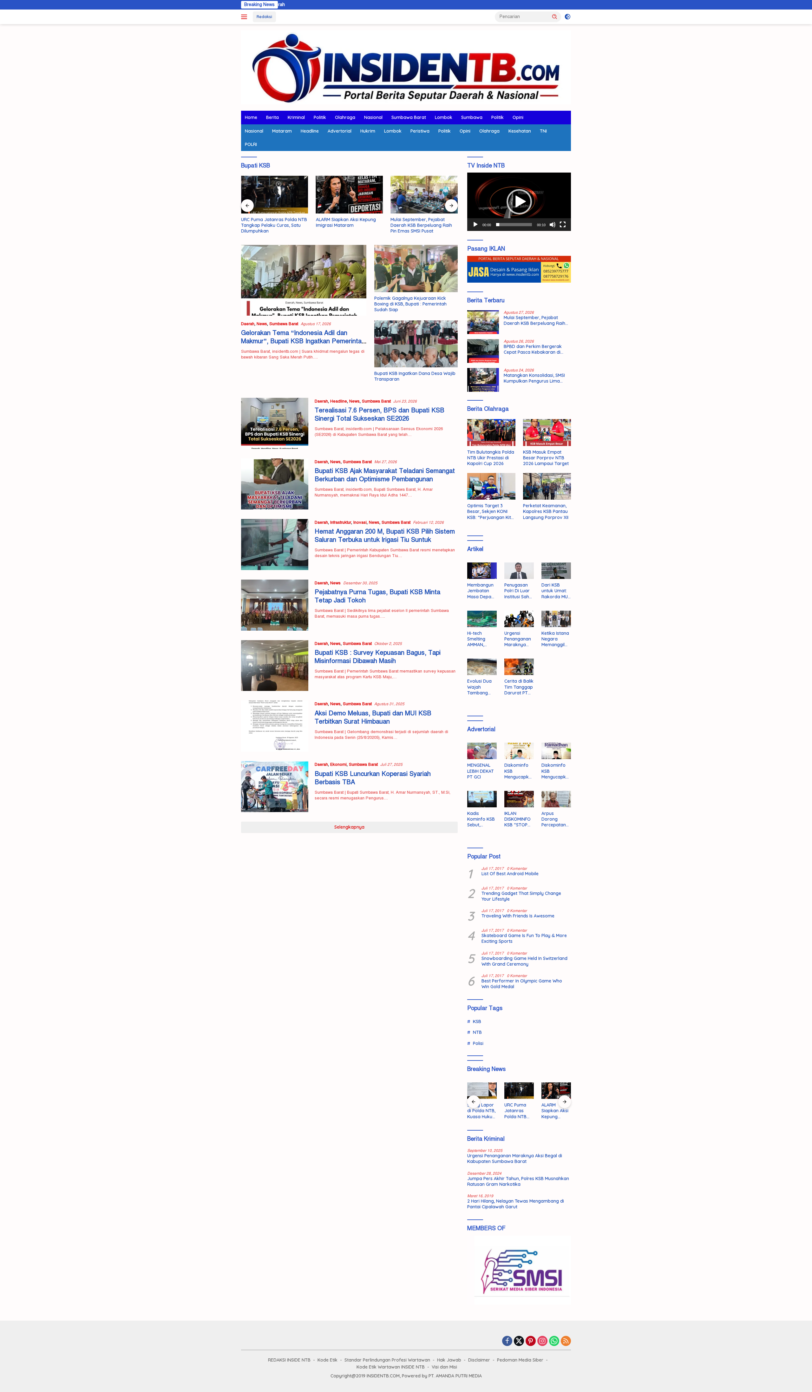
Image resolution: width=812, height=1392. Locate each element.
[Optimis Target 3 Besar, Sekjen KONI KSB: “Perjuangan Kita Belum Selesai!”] (491, 486)
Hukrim (367, 131)
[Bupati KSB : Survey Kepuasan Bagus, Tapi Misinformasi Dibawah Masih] (274, 665)
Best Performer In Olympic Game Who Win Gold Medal (521, 983)
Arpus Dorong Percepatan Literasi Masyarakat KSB (554, 819)
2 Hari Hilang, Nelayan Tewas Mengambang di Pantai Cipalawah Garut (515, 1204)
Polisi (478, 1043)
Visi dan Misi (444, 1367)
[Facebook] (507, 1341)
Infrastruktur (340, 522)
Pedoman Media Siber (520, 1360)
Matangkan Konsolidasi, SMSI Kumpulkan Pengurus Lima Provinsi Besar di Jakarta (534, 378)
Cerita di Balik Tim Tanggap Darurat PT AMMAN (519, 687)
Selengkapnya (349, 827)
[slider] (514, 224)
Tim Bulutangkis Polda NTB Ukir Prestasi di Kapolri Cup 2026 (490, 457)
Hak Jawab (449, 1360)
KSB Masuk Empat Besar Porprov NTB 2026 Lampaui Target (546, 457)
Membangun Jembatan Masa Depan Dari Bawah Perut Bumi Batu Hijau (480, 591)
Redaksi (264, 16)
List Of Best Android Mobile (510, 874)
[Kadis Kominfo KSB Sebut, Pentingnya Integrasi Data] (482, 799)
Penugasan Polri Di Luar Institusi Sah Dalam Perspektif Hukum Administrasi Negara (517, 591)
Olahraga (345, 117)
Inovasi (360, 522)
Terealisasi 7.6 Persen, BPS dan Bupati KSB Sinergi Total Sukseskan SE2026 (379, 414)
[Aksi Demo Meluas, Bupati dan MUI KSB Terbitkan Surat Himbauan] (274, 726)
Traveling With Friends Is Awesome (517, 916)
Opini (518, 117)
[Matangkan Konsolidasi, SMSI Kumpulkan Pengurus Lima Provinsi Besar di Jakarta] (483, 380)
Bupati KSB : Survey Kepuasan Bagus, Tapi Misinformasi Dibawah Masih (378, 657)
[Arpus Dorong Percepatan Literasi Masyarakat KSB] (556, 799)
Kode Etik (327, 1360)
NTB (477, 1032)
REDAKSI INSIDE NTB (289, 1360)
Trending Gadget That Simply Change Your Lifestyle (521, 896)
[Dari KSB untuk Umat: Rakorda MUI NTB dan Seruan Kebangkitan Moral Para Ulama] (556, 570)
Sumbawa (471, 117)
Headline (310, 131)
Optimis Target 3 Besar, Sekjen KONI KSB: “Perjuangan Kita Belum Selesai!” (490, 511)
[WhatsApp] (554, 1341)
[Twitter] (519, 1341)
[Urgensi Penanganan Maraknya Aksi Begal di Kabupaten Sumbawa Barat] (519, 619)
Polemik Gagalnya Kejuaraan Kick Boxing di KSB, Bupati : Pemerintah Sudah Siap (410, 303)
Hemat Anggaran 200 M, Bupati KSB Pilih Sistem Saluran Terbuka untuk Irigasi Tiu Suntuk (385, 536)
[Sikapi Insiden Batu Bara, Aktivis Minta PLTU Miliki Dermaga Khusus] (556, 1090)
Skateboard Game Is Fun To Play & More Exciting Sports (524, 938)
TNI (543, 131)
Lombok (443, 117)
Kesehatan (519, 131)
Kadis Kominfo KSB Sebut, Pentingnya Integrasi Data (481, 819)
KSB (477, 1021)
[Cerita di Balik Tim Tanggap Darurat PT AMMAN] (519, 667)
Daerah (247, 323)
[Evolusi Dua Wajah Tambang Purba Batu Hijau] (482, 667)
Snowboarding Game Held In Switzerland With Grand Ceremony (524, 961)
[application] (519, 202)
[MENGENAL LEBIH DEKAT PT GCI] (482, 751)
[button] (554, 16)
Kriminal (296, 117)
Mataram (282, 131)
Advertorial (339, 131)
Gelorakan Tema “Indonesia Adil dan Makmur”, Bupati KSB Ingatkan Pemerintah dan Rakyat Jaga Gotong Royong (303, 341)
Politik (320, 117)
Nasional (373, 117)
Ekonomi (338, 764)
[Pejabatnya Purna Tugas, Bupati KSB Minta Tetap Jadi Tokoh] (274, 605)
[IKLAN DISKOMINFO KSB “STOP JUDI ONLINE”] (519, 799)
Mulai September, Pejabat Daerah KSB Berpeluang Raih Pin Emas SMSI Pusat (421, 225)
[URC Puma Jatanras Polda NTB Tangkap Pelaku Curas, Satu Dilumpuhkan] (274, 194)
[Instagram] (542, 1341)
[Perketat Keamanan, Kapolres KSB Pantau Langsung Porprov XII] (547, 486)
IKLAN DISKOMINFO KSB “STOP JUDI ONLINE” (518, 819)
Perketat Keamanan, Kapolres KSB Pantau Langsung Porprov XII (545, 511)
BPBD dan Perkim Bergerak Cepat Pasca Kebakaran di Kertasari (533, 349)
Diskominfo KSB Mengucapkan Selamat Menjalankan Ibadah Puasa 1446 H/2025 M (556, 771)
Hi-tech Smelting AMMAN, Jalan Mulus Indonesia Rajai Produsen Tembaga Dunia (479, 639)
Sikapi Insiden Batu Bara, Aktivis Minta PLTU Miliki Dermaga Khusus (555, 1111)
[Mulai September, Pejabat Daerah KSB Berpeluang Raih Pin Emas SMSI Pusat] (424, 194)
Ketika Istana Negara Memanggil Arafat (555, 639)
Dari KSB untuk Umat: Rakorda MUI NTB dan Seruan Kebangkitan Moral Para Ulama (555, 591)
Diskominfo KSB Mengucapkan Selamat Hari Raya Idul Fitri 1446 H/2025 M (518, 771)
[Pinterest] (531, 1341)
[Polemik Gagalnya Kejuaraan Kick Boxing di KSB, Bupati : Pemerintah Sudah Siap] (416, 268)
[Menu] (245, 16)
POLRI (251, 144)
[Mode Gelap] (567, 16)
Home (251, 117)
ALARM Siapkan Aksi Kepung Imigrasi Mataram (346, 222)
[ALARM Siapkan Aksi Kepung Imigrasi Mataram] (349, 194)
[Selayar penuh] (563, 224)
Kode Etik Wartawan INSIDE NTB (391, 1367)
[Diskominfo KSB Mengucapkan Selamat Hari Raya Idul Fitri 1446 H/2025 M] (519, 751)
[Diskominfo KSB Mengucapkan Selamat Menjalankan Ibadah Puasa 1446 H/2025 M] (556, 751)
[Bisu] (552, 224)
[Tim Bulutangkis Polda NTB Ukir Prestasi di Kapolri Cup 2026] (491, 432)
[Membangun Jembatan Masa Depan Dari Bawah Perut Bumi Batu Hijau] (482, 570)
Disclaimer (479, 1360)
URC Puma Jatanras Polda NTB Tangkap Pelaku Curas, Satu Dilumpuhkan (274, 225)
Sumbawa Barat (408, 117)
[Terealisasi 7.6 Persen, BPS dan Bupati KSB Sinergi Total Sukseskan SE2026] (274, 423)
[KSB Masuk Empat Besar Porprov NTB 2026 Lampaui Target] (547, 432)
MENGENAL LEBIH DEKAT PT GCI (480, 770)
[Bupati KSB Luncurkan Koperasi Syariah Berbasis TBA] (274, 786)
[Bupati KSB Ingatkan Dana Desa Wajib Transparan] (416, 343)
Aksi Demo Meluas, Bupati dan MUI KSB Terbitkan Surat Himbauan (373, 717)
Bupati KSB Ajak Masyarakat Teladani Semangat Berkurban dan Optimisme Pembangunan (385, 475)
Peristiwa (419, 131)
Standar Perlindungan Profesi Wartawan (387, 1360)
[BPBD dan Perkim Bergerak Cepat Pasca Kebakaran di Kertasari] (483, 351)
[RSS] (566, 1341)
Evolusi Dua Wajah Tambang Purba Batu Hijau (479, 687)
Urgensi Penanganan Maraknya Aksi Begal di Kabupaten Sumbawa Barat (517, 639)
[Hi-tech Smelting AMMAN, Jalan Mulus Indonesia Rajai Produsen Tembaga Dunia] (482, 619)
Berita (272, 117)
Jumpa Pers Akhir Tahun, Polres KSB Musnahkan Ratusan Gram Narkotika (518, 1181)
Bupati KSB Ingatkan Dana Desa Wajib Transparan (414, 376)
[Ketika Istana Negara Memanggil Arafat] (556, 619)
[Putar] (475, 224)
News (262, 323)
